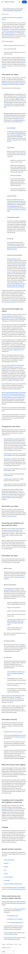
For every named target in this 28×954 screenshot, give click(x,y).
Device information (11, 127)
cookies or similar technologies (19, 263)
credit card (6, 100)
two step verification (14, 735)
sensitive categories (13, 378)
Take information (7, 479)
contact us (4, 67)
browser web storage (11, 247)
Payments (6, 866)
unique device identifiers (16, 134)
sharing (3, 516)
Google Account (5, 29)
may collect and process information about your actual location (16, 201)
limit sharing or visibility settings (14, 349)
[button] (2, 2)
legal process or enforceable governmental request (15, 623)
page (6, 925)
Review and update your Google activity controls (14, 438)
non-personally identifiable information (16, 695)
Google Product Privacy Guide (19, 889)
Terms (20, 944)
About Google (9, 944)
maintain (8, 316)
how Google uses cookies (12, 915)
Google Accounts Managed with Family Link (13, 883)
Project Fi (6, 873)
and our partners (12, 258)
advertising (20, 919)
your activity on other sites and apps (17, 399)
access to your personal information (11, 530)
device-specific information (17, 131)
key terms (22, 61)
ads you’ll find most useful (7, 82)
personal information (19, 97)
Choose (5, 484)
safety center (10, 937)
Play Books (6, 863)
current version (10, 10)
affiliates (22, 644)
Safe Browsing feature (20, 736)
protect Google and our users (19, 317)
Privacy (15, 944)
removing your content (12, 516)
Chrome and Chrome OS (9, 859)
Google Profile (7, 105)
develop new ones (5, 317)
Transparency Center (6, 947)
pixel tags (11, 367)
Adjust (5, 468)
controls (19, 445)
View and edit (7, 458)
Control (5, 473)
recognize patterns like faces (17, 922)
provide (4, 316)
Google (3, 944)
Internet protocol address (15, 175)
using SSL (20, 731)
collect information (9, 115)
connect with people (9, 32)
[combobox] (8, 951)
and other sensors (13, 206)
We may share (5, 695)
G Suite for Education (8, 876)
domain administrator (8, 590)
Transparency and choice (10, 301)
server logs (23, 154)
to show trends (16, 700)
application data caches (12, 249)
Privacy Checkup (9, 932)
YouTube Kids (7, 880)
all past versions (18, 10)
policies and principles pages (19, 903)
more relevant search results (14, 31)
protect (12, 316)
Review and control (8, 453)
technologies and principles (19, 908)
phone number (16, 139)
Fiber (5, 870)
